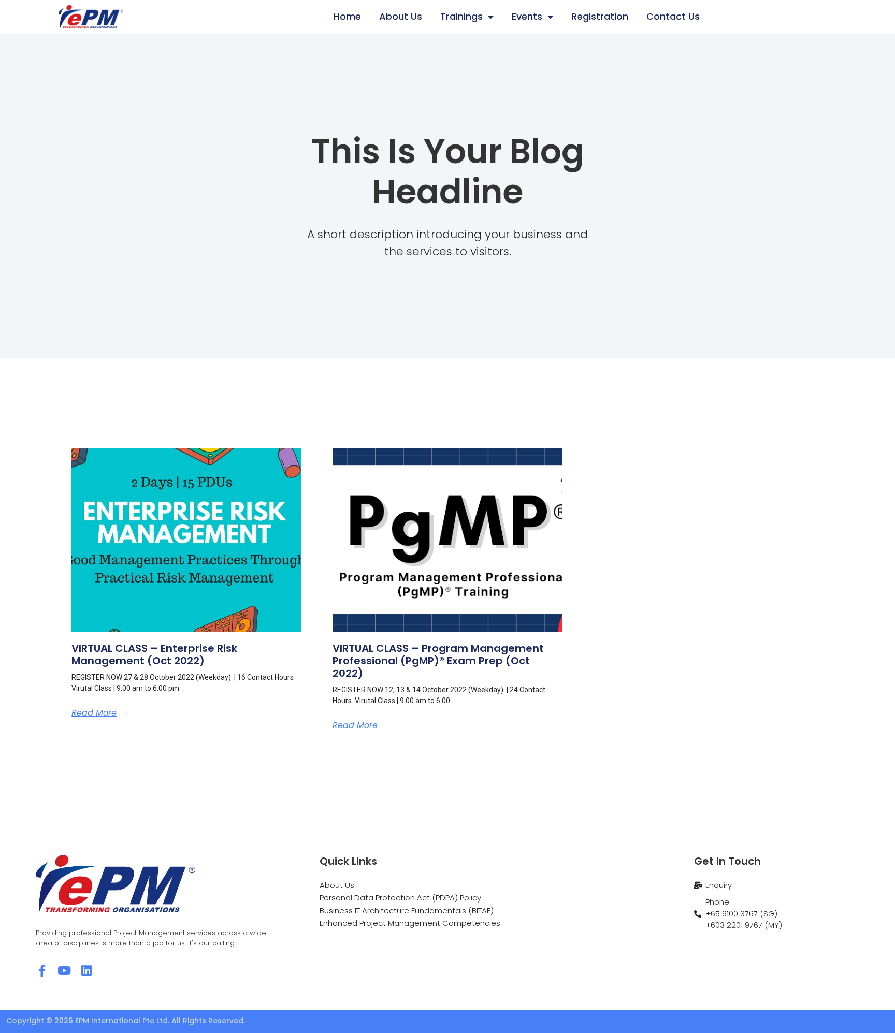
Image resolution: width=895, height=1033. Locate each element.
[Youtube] (64, 971)
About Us (400, 16)
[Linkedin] (86, 971)
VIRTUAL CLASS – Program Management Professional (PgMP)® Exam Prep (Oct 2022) (438, 660)
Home (347, 16)
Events (527, 16)
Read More (94, 713)
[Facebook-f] (42, 971)
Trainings (461, 16)
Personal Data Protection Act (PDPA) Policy (400, 897)
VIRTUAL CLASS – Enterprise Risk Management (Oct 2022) (154, 654)
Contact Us (673, 16)
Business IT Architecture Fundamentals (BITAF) (407, 910)
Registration (599, 16)
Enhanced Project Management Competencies (410, 923)
